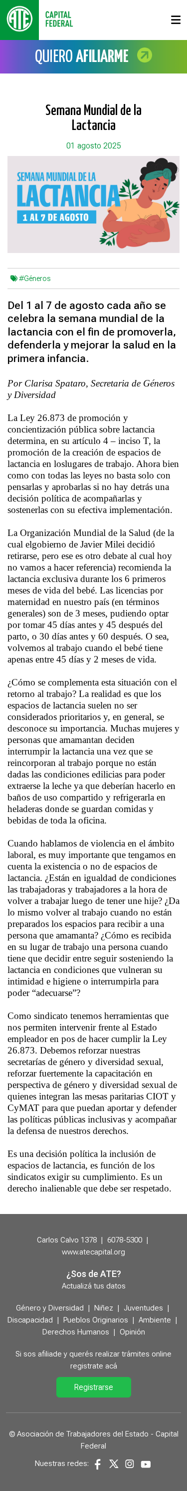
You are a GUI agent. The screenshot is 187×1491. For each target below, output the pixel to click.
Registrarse (93, 1387)
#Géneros (34, 278)
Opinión (132, 1332)
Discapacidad (30, 1320)
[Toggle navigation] (176, 20)
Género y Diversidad (50, 1308)
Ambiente (155, 1320)
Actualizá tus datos (94, 1286)
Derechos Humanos (75, 1332)
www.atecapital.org (93, 1252)
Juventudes (143, 1308)
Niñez (103, 1308)
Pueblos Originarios (95, 1320)
